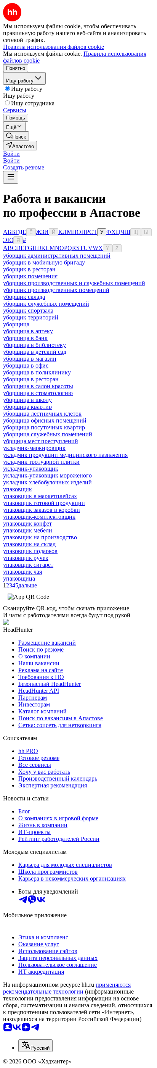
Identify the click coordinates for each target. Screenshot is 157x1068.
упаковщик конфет (27, 523)
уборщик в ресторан (29, 269)
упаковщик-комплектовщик (39, 516)
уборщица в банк (25, 338)
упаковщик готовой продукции (44, 503)
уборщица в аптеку (28, 331)
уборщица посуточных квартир (44, 427)
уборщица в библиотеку (34, 345)
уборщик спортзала (28, 310)
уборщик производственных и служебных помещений (74, 283)
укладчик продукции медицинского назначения (65, 455)
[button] (11, 153)
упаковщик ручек (25, 558)
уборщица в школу (27, 400)
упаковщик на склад (29, 544)
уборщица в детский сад (34, 351)
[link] (16, 136)
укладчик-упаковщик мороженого (47, 475)
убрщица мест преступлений (40, 441)
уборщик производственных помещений (56, 290)
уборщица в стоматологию (38, 393)
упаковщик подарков (30, 551)
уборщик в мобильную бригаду (44, 262)
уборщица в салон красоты (38, 386)
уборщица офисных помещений (45, 420)
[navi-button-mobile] (10, 177)
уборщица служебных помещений (47, 434)
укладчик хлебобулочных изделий (47, 482)
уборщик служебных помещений (46, 303)
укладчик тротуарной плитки (41, 461)
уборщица (16, 324)
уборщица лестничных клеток (42, 413)
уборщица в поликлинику (37, 372)
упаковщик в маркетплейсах (40, 496)
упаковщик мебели (27, 530)
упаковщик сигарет (28, 564)
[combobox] (35, 1045)
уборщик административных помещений (57, 255)
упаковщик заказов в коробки (41, 510)
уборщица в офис (25, 365)
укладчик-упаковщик (30, 468)
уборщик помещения (30, 276)
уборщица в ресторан (31, 379)
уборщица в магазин (29, 358)
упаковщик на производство (40, 537)
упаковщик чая (22, 571)
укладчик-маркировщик (34, 448)
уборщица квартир (27, 406)
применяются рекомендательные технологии (67, 988)
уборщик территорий (30, 317)
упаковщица (19, 578)
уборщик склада (24, 297)
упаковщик (17, 489)
